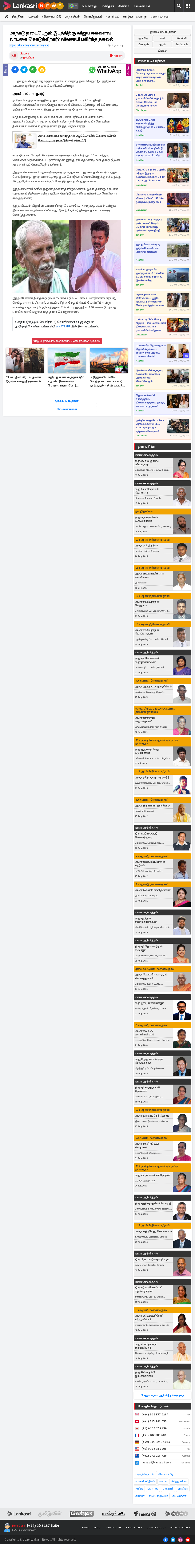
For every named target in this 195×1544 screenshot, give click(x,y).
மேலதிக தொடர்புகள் (153, 1406)
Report (117, 56)
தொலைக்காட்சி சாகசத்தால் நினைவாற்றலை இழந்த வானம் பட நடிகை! (150, 401)
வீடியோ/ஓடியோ (158, 1496)
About (98, 1527)
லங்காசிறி (89, 6)
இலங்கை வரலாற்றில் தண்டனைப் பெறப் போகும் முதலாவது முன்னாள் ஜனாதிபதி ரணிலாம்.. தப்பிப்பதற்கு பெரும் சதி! (150, 225)
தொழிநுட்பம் (92, 16)
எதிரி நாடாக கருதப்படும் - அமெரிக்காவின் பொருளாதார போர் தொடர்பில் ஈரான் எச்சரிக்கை (66, 381)
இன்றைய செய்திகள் (162, 32)
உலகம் (33, 16)
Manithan (140, 135)
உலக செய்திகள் (145, 1481)
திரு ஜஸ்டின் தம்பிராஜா (149, 1003)
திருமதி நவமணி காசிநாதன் (152, 1175)
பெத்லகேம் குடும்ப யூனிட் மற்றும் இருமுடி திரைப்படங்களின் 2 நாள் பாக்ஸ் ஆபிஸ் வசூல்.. (151, 175)
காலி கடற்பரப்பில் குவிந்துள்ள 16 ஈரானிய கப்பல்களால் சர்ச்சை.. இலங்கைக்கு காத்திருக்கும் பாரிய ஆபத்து (150, 275)
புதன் (162, 44)
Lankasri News (39, 1540)
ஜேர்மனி (168, 1488)
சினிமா (123, 6)
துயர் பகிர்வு (146, 447)
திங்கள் (162, 50)
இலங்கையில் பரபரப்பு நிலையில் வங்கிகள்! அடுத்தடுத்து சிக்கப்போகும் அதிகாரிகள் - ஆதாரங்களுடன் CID (149, 376)
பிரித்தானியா (179, 1481)
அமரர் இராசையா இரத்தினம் (152, 805)
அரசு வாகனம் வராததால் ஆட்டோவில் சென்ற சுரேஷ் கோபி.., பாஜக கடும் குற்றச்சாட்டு (77, 138)
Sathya (24, 53)
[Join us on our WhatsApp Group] (105, 70)
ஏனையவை (159, 16)
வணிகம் (112, 16)
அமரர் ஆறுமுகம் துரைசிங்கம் (153, 686)
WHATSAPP (63, 326)
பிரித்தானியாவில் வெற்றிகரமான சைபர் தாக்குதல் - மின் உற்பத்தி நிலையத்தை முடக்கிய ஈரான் (107, 381)
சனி (162, 38)
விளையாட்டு (51, 16)
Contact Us (114, 1527)
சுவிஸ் (139, 1488)
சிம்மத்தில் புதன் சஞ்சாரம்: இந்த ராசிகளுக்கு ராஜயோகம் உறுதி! (150, 125)
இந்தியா (18, 16)
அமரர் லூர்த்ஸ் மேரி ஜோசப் (152, 1115)
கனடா (163, 1481)
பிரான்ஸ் (152, 1488)
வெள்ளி (182, 38)
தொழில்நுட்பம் (144, 1474)
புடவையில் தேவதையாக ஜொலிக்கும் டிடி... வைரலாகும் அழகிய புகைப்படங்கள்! (151, 351)
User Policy (134, 1527)
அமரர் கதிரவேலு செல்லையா (153, 1231)
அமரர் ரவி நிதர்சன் (146, 545)
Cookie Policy (156, 1527)
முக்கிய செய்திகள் (66, 400)
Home (85, 1527)
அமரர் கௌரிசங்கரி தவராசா (152, 890)
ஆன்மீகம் (72, 16)
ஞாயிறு (143, 38)
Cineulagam (141, 110)
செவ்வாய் (182, 44)
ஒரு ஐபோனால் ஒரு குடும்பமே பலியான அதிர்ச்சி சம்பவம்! (148, 248)
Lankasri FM (142, 6)
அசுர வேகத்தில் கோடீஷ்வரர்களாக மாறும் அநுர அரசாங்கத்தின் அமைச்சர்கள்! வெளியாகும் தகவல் (151, 75)
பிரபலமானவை (67, 409)
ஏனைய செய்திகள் (151, 61)
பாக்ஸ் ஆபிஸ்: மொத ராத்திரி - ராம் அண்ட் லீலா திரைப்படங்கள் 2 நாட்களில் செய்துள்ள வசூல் (151, 325)
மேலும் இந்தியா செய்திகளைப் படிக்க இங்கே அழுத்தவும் (67, 340)
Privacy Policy (180, 1527)
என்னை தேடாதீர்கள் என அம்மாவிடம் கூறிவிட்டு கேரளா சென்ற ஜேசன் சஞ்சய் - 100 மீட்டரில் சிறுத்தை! (150, 150)
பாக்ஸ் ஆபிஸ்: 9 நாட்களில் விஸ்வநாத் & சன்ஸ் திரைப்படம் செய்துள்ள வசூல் (150, 100)
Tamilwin (140, 85)
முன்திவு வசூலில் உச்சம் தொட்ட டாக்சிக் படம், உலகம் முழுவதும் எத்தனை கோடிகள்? (150, 426)
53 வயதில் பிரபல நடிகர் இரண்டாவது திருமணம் (23, 379)
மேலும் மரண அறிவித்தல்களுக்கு (162, 1395)
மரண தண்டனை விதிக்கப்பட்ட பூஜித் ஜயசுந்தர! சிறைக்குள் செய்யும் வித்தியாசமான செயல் (150, 300)
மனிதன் (108, 6)
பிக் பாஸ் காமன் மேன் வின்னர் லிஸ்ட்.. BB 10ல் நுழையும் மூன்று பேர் (150, 198)
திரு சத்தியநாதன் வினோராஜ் (153, 1203)
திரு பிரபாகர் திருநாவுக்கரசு (152, 1259)
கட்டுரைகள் (179, 1496)
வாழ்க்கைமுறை (135, 16)
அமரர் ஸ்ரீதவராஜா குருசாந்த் (152, 777)
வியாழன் (143, 44)
